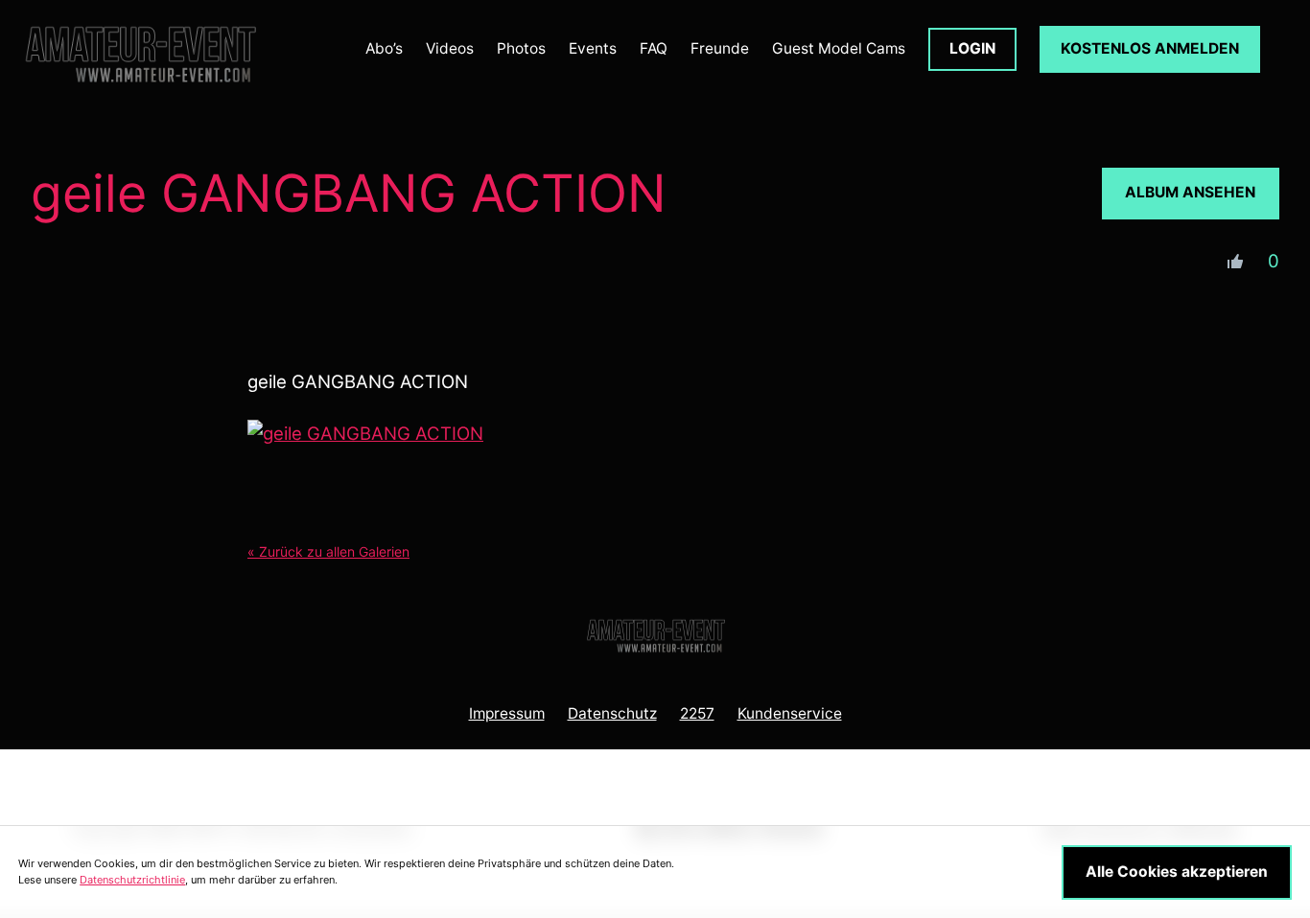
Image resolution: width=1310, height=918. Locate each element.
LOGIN (972, 48)
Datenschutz (612, 713)
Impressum (507, 713)
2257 (697, 713)
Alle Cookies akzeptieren (1177, 871)
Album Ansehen (1190, 192)
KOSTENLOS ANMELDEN (1150, 48)
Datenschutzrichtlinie (132, 879)
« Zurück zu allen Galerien (328, 551)
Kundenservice (789, 713)
